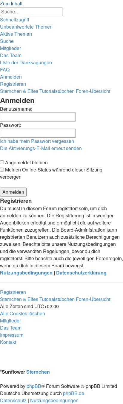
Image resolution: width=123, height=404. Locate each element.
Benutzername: (16, 108)
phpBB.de (73, 393)
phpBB (34, 386)
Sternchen (38, 371)
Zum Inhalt (11, 3)
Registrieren (13, 291)
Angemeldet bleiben (26, 162)
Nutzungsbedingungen (26, 272)
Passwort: (10, 124)
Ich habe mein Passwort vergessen (37, 141)
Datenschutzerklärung (81, 272)
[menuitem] (26, 26)
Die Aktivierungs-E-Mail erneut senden (41, 148)
